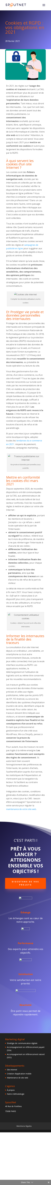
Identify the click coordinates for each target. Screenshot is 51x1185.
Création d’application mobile (19, 1073)
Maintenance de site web (17, 1077)
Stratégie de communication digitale (22, 1043)
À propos (11, 1090)
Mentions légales (24, 1126)
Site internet (12, 1069)
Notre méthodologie (15, 1094)
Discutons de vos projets (25, 883)
